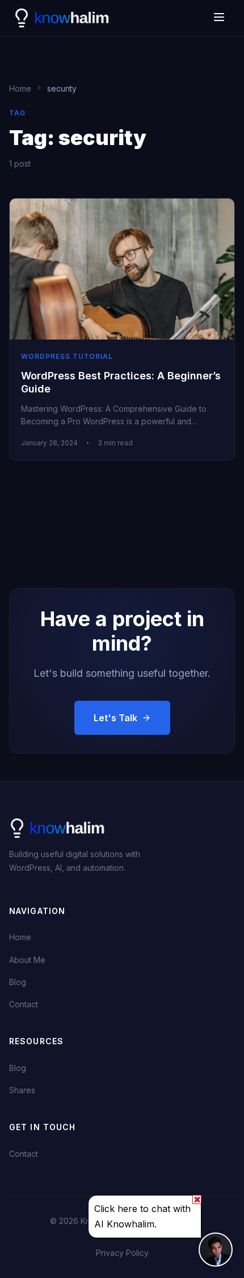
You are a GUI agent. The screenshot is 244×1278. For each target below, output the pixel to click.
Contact (23, 1004)
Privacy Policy (122, 1253)
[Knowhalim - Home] (63, 18)
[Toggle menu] (219, 18)
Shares (22, 1090)
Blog (17, 982)
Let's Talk (115, 717)
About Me (27, 960)
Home (20, 937)
